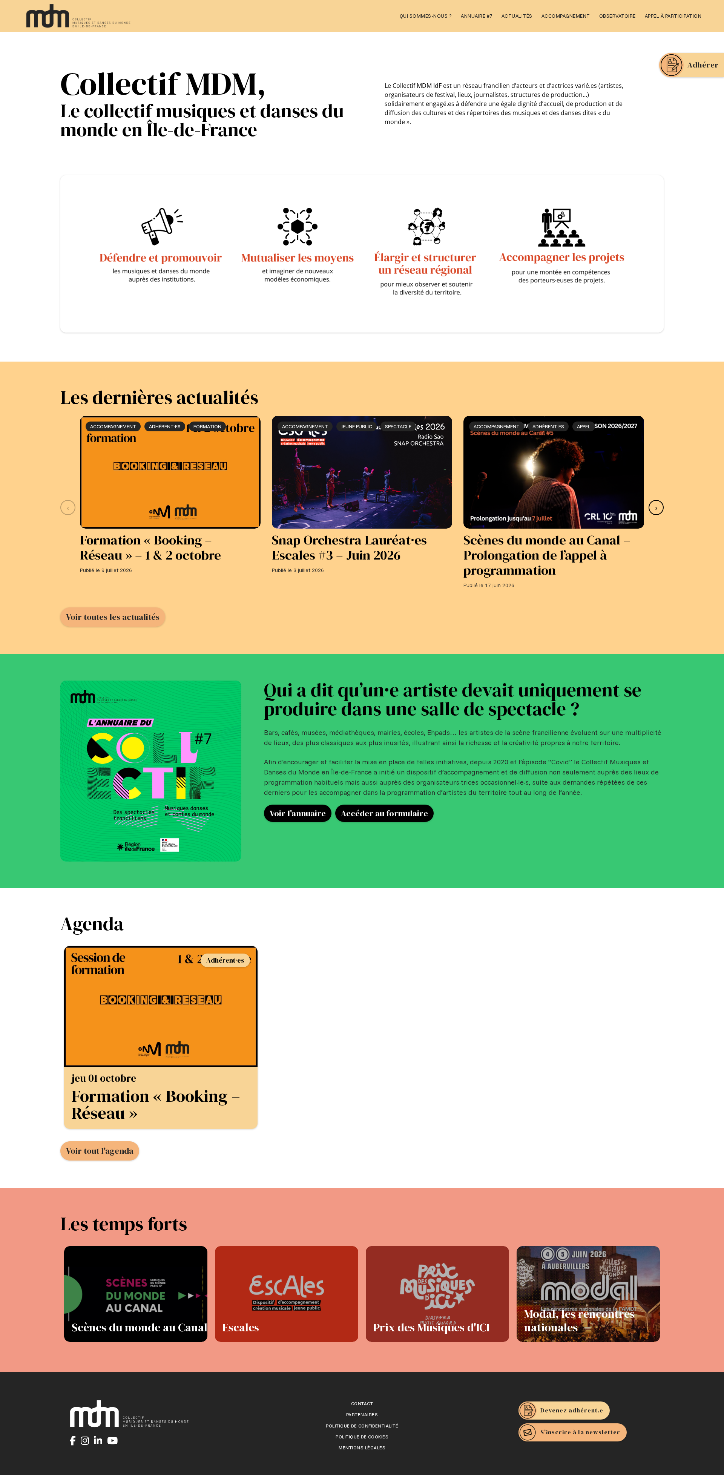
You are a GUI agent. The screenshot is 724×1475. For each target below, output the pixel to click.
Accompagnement (565, 16)
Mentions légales (362, 1447)
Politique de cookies (362, 1437)
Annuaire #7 (476, 16)
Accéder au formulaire (384, 813)
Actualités (517, 16)
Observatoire (617, 16)
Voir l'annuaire (298, 813)
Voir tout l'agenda (99, 1150)
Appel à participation (673, 16)
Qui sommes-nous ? (426, 16)
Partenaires (362, 1414)
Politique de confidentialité (362, 1426)
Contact (362, 1403)
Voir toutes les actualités (113, 617)
